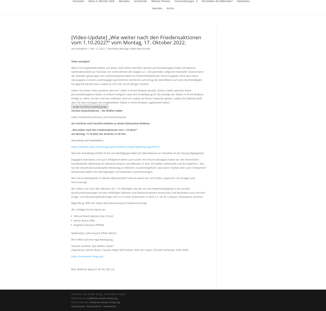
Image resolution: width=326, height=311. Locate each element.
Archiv (170, 8)
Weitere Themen (160, 1)
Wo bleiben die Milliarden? (217, 1)
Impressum (78, 306)
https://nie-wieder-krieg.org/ (87, 256)
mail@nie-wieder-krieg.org (102, 298)
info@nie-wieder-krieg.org (104, 302)
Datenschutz (94, 306)
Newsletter (243, 1)
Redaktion (81, 48)
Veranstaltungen (184, 1)
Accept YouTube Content (85, 106)
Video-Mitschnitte (140, 48)
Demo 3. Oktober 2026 (101, 1)
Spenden (157, 8)
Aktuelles (124, 1)
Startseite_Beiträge (118, 48)
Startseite (78, 1)
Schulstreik (140, 1)
